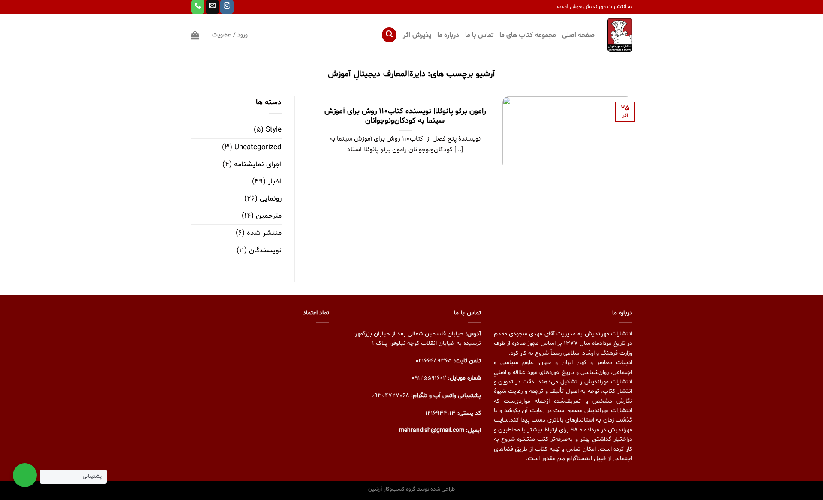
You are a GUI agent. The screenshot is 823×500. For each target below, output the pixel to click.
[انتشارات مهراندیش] (619, 34)
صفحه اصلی (578, 35)
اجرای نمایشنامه (258, 164)
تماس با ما (479, 35)
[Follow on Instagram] (227, 7)
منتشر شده (264, 233)
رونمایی (271, 199)
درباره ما (448, 35)
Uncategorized (258, 147)
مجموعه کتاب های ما (527, 35)
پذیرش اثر (417, 35)
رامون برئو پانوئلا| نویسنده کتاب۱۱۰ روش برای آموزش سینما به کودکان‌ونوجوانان (405, 116)
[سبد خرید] (195, 35)
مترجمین (269, 216)
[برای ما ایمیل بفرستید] (212, 7)
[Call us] (197, 7)
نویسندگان (265, 250)
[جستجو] (389, 34)
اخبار (275, 181)
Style (274, 130)
